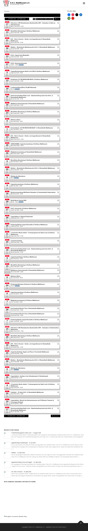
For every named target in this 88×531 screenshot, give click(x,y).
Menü (83, 3)
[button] (55, 416)
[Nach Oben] (81, 523)
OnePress (48, 527)
